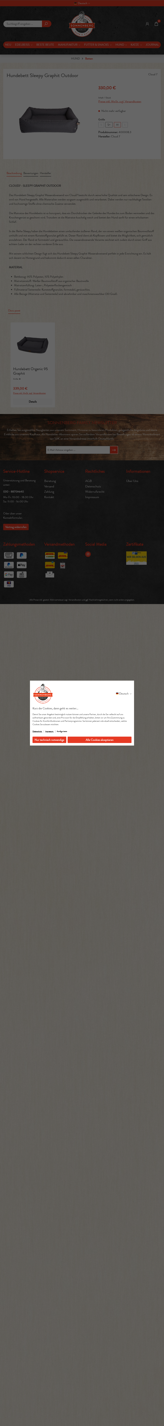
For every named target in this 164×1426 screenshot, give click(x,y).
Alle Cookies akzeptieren (100, 740)
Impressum (49, 731)
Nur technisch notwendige (49, 740)
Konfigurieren (62, 731)
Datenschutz (37, 731)
